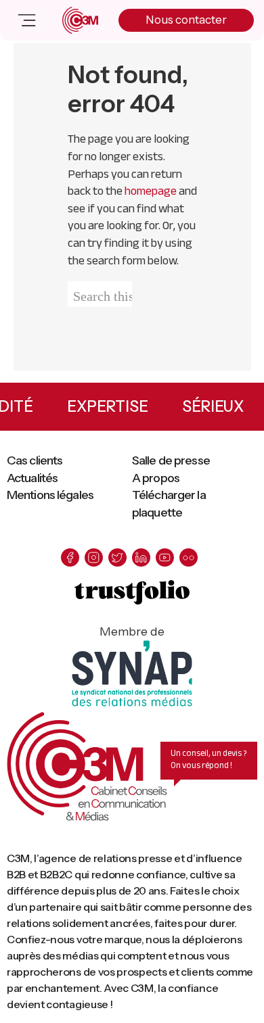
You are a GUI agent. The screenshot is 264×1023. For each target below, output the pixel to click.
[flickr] (188, 557)
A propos (155, 478)
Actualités (32, 478)
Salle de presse (171, 460)
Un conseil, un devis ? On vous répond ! (209, 759)
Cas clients (34, 460)
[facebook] (70, 557)
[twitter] (117, 557)
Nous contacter (186, 19)
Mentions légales (50, 494)
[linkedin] (141, 557)
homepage (151, 191)
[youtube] (165, 557)
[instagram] (94, 557)
